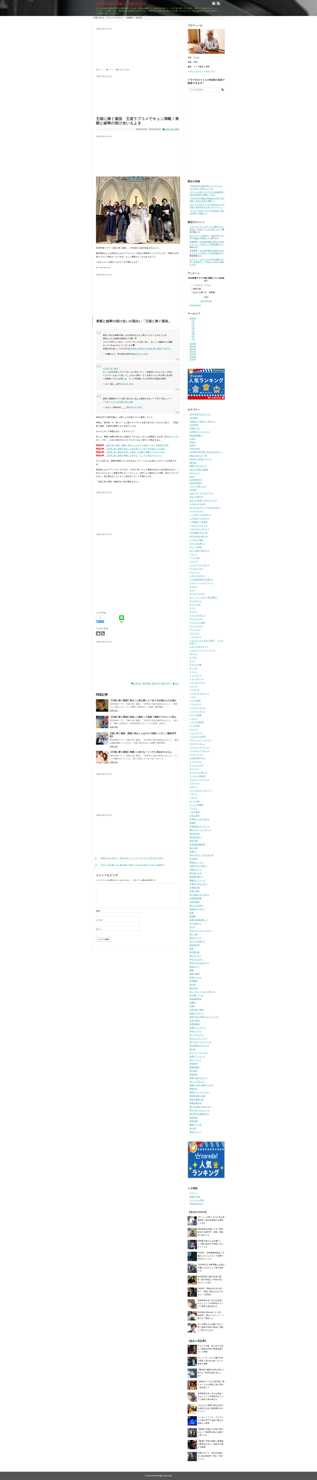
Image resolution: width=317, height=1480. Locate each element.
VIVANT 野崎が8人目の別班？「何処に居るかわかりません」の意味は (210, 1291)
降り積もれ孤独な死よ (199, 1114)
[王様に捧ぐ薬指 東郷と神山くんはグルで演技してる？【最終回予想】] (102, 738)
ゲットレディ (195, 630)
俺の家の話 (194, 834)
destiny (193, 442)
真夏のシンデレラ (197, 1028)
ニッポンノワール (197, 708)
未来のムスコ (195, 977)
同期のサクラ (195, 870)
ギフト (193, 608)
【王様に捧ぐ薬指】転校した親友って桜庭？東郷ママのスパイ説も (135, 452)
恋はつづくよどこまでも (200, 931)
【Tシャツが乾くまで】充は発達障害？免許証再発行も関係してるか (211, 1220)
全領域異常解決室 (197, 844)
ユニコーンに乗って (198, 773)
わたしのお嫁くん (197, 544)
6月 (193, 326)
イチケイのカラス (197, 576)
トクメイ (194, 672)
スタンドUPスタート (199, 647)
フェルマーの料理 (197, 737)
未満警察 (194, 981)
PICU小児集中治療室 (199, 470)
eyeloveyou (195, 449)
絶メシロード (195, 1060)
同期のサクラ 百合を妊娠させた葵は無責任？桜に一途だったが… (210, 1456)
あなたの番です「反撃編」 (205, 292)
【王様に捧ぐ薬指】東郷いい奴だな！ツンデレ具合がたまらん (133, 455)
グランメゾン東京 (197, 623)
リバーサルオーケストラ (200, 791)
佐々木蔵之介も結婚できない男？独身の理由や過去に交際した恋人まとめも (210, 1327)
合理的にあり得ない (198, 866)
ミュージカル (195, 762)
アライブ (194, 561)
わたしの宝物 (195, 547)
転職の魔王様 (195, 1103)
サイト (99, 929)
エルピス (194, 587)
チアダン (194, 658)
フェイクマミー (196, 733)
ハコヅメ (194, 719)
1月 (193, 339)
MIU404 (193, 463)
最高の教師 (194, 974)
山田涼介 (138, 683)
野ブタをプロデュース (199, 1110)
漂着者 (193, 1003)
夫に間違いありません (199, 895)
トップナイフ (195, 676)
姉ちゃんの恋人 (196, 906)
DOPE (192, 445)
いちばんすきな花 (197, 504)
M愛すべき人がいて (198, 466)
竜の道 (193, 1049)
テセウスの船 (195, 665)
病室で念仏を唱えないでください (204, 1017)
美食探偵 (194, 1074)
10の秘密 (194, 418)
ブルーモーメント (197, 744)
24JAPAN (194, 425)
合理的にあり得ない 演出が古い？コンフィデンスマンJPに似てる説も (132, 858)
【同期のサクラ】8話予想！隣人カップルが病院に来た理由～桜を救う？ (211, 1384)
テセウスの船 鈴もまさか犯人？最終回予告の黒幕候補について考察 (210, 1349)
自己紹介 (139, 18)
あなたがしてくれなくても (201, 493)
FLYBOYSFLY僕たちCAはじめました (206, 452)
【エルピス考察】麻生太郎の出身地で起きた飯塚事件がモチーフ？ (210, 1408)
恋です (193, 927)
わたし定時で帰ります (199, 551)
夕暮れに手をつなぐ (198, 884)
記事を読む (114, 711)
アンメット (194, 572)
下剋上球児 (194, 816)
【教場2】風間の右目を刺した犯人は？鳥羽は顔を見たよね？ (211, 1373)
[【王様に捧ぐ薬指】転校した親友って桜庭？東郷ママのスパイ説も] (102, 722)
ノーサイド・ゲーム (202, 285)
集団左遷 (194, 1121)
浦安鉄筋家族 (195, 999)
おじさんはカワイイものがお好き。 (205, 508)
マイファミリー (196, 755)
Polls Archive (195, 305)
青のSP (193, 1128)
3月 (193, 334)
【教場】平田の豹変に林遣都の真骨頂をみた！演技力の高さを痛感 (210, 1444)
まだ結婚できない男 (198, 533)
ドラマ (193, 697)
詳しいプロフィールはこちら (202, 71)
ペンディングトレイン (199, 747)
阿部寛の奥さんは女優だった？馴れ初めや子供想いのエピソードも (210, 1244)
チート (193, 661)
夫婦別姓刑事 (195, 898)
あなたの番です (196, 497)
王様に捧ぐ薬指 (172, 129)
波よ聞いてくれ (196, 995)
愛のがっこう (195, 938)
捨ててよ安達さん (197, 941)
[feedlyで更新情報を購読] (214, 3)
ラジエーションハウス (199, 780)
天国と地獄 (194, 891)
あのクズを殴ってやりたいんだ (203, 500)
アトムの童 (194, 558)
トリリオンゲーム (197, 683)
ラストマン (194, 783)
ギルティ (194, 612)
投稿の (195, 1197)
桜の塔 (193, 985)
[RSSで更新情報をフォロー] (218, 3)
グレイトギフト (196, 626)
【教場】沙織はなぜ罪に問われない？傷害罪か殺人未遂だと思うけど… (210, 1432)
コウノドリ (194, 633)
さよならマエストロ (198, 526)
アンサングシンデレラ (199, 565)
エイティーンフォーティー (201, 583)
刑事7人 (193, 852)
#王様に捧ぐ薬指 (153, 349)
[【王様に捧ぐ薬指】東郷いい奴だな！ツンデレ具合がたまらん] (102, 757)
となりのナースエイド (199, 529)
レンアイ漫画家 (196, 805)
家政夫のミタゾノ (197, 909)
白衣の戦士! (195, 1021)
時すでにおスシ (196, 959)
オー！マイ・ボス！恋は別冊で (203, 597)
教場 (192, 949)
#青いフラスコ (111, 402)
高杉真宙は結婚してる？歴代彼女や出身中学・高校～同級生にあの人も (210, 1232)
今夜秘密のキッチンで (199, 826)
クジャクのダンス (197, 615)
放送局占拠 (194, 945)
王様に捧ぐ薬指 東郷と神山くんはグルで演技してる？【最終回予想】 (137, 445)
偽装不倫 (197, 289)
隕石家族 (194, 1118)
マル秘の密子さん (197, 758)
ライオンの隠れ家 (197, 776)
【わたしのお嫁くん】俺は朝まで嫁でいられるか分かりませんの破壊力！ (132, 865)
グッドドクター (196, 619)
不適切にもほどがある (199, 819)
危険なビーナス (196, 862)
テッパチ (194, 668)
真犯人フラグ (195, 1031)
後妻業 (193, 916)
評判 (168, 683)
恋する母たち (195, 923)
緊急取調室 (194, 1067)
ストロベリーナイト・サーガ (202, 650)
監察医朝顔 (194, 1024)
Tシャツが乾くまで (198, 486)
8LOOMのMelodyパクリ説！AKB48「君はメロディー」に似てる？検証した (211, 1315)
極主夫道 (194, 988)
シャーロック (195, 637)
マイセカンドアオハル (199, 751)
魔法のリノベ (195, 1132)
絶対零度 (194, 1064)
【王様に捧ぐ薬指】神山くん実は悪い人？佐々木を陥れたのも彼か (135, 449)
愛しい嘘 (194, 934)
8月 (193, 321)
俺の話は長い (195, 837)
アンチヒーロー (196, 569)
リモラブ (194, 798)
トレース (194, 686)
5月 (193, 329)
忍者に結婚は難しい (198, 920)
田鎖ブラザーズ (196, 1013)
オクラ (193, 590)
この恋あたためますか (199, 518)
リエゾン (194, 787)
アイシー (194, 554)
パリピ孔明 (194, 726)
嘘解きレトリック (197, 880)
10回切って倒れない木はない (203, 421)
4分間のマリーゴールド (200, 432)
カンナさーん (195, 601)
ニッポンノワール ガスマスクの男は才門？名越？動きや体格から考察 (210, 1420)
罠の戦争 (194, 1071)
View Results (206, 301)
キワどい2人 (195, 605)
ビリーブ (194, 729)
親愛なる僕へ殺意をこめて (201, 1085)
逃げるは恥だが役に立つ (200, 1107)
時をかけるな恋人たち (199, 963)
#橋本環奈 (131, 349)
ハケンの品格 (195, 715)
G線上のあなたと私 (198, 456)
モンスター (194, 769)
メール (99, 920)
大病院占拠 (194, 888)
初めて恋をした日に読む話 (201, 855)
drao (177, 683)
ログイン (194, 1193)
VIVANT (193, 490)
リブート (194, 794)
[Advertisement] (138, 47)
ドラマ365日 (195, 701)
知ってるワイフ (196, 1035)
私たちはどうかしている (200, 1042)
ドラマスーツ (195, 704)
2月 (193, 337)
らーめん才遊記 (196, 540)
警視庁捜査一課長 (197, 1096)
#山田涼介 (141, 349)
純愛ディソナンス (197, 1056)
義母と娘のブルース (198, 1078)
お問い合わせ (99, 18)
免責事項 (129, 18)
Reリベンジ (195, 473)
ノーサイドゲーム (197, 711)
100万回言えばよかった (200, 414)
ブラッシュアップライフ (200, 740)
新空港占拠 (194, 952)
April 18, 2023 (142, 354)
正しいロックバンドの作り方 (202, 992)
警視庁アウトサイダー (199, 1092)
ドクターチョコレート (199, 693)
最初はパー (194, 967)
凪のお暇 (194, 848)
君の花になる (195, 873)
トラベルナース (196, 679)
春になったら (195, 956)
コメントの (197, 1200)
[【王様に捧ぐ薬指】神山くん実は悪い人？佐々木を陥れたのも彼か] (102, 705)
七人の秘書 (194, 812)
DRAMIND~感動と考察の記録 (121, 4)
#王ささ (167, 349)
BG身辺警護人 (196, 435)
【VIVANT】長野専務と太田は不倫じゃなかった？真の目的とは (211, 1268)
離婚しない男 (195, 1125)
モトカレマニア (196, 765)
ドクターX (194, 690)
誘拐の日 (194, 1089)
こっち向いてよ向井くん (200, 515)
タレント (194, 654)
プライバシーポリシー (115, 18)
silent (192, 477)
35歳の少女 (195, 428)
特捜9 (192, 1006)
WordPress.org (196, 1204)
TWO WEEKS (196, 483)
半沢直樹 (194, 859)
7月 (193, 324)
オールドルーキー (197, 594)
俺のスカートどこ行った (200, 830)
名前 (98, 911)
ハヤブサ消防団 (196, 722)
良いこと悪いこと (197, 1082)
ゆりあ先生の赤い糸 (198, 536)
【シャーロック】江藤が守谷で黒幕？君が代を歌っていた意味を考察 (210, 1361)
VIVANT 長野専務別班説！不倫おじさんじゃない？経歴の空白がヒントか (211, 1256)
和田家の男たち (196, 877)
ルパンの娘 (194, 801)
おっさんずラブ (196, 511)
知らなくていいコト (198, 1038)
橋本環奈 (147, 683)
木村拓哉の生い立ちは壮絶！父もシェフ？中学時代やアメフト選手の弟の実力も (210, 1303)
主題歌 (193, 823)
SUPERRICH (196, 480)
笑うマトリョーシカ (198, 1053)
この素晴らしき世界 (198, 522)
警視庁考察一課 (196, 1100)
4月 (193, 331)
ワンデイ (194, 808)
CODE (192, 439)
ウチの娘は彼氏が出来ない (201, 579)
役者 (192, 913)
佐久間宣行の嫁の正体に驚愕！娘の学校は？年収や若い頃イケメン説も (210, 1280)
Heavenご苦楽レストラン (201, 459)
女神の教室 (194, 902)
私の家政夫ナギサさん (199, 1046)
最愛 (192, 970)
